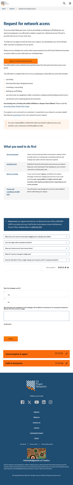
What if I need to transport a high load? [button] (18, 254)
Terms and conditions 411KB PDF (13, 192)
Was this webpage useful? (12, 288)
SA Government (12, 154)
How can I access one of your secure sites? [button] (19, 248)
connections (17, 115)
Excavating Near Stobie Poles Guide (16, 106)
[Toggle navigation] (70, 3)
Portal (36, 438)
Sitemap (44, 475)
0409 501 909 (37, 227)
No (9, 302)
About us (36, 417)
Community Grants (36, 433)
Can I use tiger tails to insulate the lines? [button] (18, 242)
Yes (9, 295)
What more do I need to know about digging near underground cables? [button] (28, 236)
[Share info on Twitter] (61, 267)
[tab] (36, 236)
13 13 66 (59, 363)
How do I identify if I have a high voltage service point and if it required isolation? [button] (31, 260)
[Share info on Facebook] (59, 267)
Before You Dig (12, 174)
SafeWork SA (12, 164)
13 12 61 (59, 353)
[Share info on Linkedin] (63, 267)
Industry (36, 412)
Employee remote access (54, 475)
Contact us (36, 422)
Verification (8, 324)
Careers (36, 428)
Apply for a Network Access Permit (21, 61)
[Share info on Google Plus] (65, 267)
